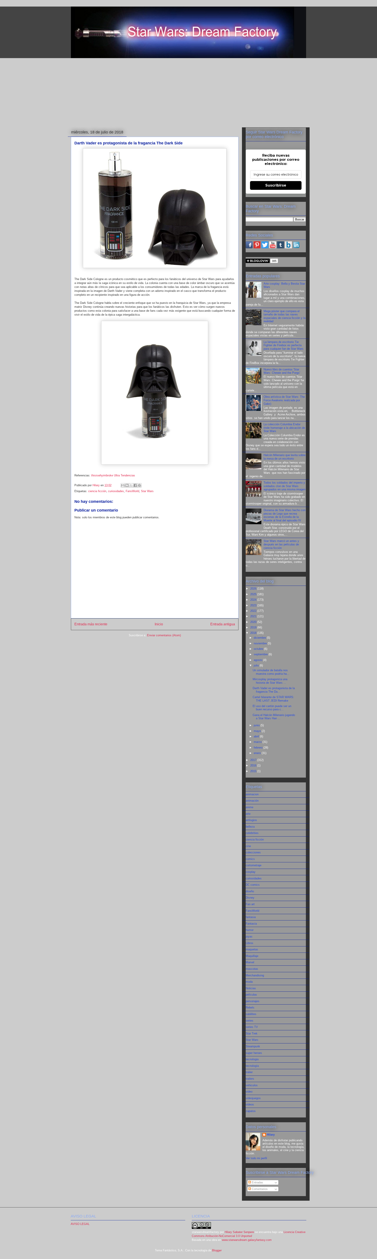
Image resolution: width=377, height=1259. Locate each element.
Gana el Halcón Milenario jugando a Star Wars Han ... (274, 716)
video (249, 1091)
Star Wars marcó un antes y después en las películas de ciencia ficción (281, 544)
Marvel (250, 962)
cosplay (250, 871)
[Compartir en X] (131, 485)
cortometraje (253, 865)
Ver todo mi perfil (256, 1158)
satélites (251, 1014)
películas (251, 994)
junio (257, 725)
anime (249, 807)
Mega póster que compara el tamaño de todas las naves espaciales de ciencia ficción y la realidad (284, 316)
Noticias (251, 988)
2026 (253, 588)
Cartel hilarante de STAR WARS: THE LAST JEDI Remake (273, 698)
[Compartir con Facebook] (135, 485)
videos (250, 1104)
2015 (253, 771)
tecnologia (252, 1059)
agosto (258, 660)
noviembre (261, 643)
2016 (253, 765)
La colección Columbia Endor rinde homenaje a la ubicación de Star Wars (284, 428)
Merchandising (255, 975)
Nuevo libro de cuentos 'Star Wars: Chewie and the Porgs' (282, 371)
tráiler (249, 1072)
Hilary (271, 1134)
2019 (253, 627)
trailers (250, 1078)
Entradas (257, 1182)
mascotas (252, 968)
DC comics (253, 884)
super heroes (254, 1053)
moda (249, 981)
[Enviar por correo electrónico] (123, 485)
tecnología (252, 1065)
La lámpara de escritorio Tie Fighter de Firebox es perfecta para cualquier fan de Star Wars (283, 345)
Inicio (159, 624)
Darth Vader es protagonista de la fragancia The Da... (274, 690)
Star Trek (251, 1033)
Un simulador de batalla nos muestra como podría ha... (271, 672)
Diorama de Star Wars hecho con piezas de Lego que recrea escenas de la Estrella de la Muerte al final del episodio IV (284, 515)
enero (258, 753)
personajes (252, 1001)
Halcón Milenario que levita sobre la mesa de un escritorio (284, 456)
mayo (258, 731)
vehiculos (252, 1085)
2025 (253, 594)
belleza (250, 826)
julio (257, 665)
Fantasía (251, 923)
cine (248, 846)
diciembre (260, 637)
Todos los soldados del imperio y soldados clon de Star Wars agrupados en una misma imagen (284, 486)
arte (248, 813)
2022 (253, 610)
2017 (253, 760)
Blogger (216, 1250)
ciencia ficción (97, 491)
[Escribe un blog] (127, 485)
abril (257, 736)
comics (250, 859)
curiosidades (116, 491)
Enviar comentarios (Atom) (164, 635)
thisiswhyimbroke (102, 475)
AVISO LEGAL (80, 1224)
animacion (252, 794)
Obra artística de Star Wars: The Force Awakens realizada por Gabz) (284, 400)
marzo (258, 742)
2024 (253, 599)
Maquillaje (252, 956)
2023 (253, 605)
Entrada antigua (222, 624)
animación (252, 800)
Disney (250, 897)
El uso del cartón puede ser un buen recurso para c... (272, 707)
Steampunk (253, 1046)
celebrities (252, 833)
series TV (252, 1027)
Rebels (250, 1007)
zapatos (251, 1111)
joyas (249, 936)
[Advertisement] (188, 92)
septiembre (261, 654)
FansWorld (132, 491)
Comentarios (259, 1189)
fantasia (251, 917)
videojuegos (253, 1098)
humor (250, 930)
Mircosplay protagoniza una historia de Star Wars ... (270, 681)
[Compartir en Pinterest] (139, 485)
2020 (253, 622)
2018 (253, 633)
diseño (250, 891)
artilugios (251, 820)
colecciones (253, 852)
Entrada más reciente (90, 624)
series (249, 1020)
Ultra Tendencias (124, 475)
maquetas (252, 949)
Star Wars (147, 491)
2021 (253, 616)
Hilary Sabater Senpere (239, 1232)
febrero (258, 747)
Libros (249, 943)
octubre (259, 648)
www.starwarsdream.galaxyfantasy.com (247, 1240)
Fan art (250, 904)
